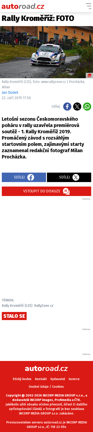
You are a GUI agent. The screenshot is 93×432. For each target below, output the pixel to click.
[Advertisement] (46, 246)
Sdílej (19, 177)
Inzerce (74, 379)
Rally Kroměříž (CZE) (17, 305)
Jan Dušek (10, 92)
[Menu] (88, 6)
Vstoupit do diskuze (41, 191)
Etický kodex (22, 379)
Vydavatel (57, 379)
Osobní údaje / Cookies (46, 387)
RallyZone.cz (43, 305)
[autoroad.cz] (23, 6)
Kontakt (41, 379)
